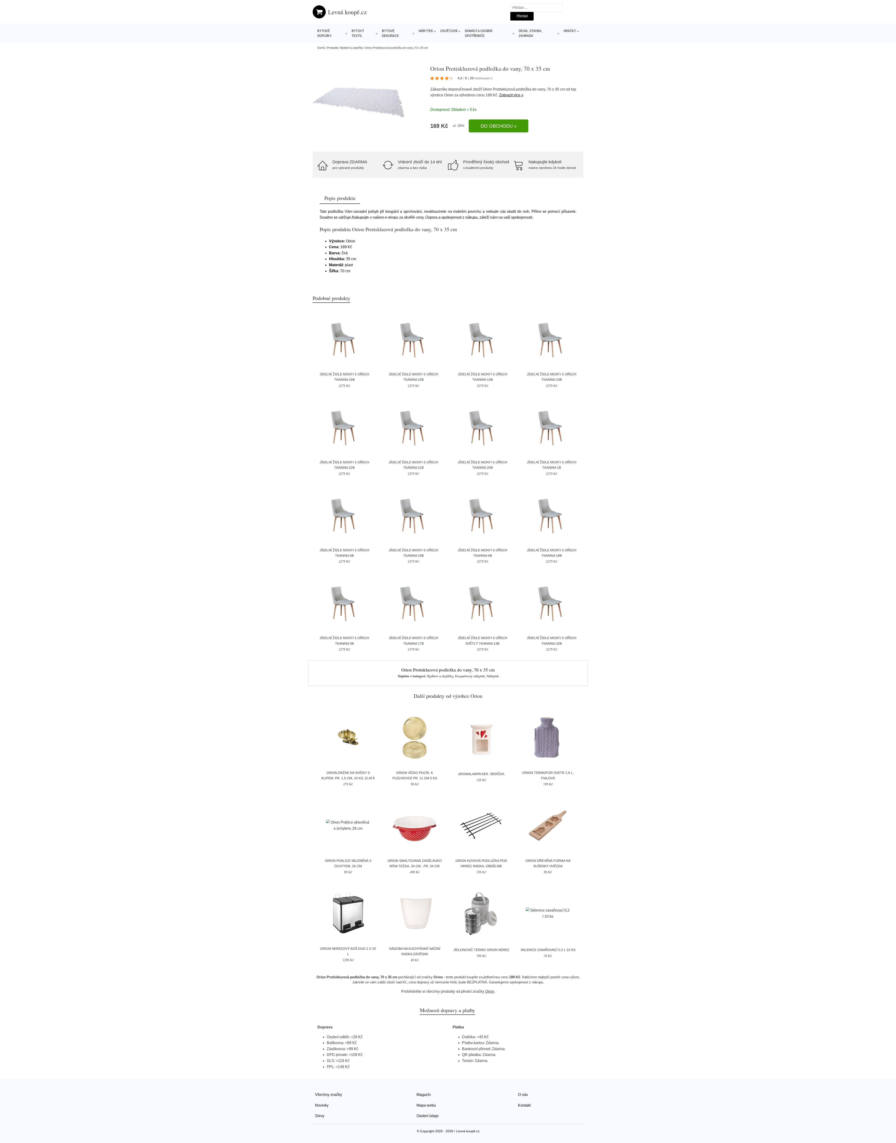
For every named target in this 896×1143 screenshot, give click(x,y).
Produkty (332, 47)
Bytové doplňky (324, 33)
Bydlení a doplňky (351, 47)
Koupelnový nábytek (470, 676)
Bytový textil (358, 33)
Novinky (322, 1105)
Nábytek (426, 31)
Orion (448, 95)
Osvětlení (449, 31)
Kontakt (524, 1105)
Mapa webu (426, 1105)
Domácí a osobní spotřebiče (478, 33)
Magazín (423, 1095)
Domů (321, 47)
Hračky (570, 31)
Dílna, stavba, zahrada (530, 33)
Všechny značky (328, 1095)
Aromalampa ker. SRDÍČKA (481, 774)
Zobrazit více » (511, 95)
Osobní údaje (427, 1116)
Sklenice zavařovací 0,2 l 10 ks (548, 950)
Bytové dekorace (390, 33)
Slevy (319, 1116)
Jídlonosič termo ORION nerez (481, 950)
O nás (523, 1095)
